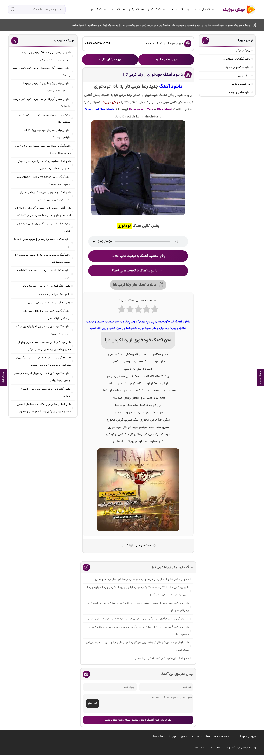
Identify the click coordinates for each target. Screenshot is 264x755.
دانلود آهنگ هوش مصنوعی (237, 67)
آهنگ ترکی (136, 9)
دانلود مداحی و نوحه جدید (237, 92)
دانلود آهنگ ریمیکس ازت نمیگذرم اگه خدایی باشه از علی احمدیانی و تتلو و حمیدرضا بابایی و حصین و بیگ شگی (42, 211)
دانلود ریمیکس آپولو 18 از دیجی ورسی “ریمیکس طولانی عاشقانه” (41, 103)
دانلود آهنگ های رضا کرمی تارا (134, 284)
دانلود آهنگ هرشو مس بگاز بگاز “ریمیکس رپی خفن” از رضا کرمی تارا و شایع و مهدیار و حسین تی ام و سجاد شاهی (137, 646)
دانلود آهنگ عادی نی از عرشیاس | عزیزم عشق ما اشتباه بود (41, 243)
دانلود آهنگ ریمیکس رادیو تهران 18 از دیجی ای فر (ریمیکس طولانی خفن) (45, 314)
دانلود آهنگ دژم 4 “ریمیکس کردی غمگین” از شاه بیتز (162, 658)
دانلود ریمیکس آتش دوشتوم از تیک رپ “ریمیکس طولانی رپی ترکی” (41, 71)
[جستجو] (13, 9)
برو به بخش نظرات (110, 59)
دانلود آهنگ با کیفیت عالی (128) (135, 270)
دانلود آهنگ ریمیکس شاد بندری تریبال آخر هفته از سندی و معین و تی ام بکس (42, 377)
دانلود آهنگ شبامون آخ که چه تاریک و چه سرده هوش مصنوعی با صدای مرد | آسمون (44, 165)
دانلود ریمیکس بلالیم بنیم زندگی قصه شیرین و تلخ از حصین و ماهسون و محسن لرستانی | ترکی (44, 346)
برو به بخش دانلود (166, 59)
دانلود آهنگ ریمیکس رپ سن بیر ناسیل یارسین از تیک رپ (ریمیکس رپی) (43, 330)
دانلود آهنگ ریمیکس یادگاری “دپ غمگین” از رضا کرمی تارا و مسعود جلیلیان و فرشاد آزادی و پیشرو (138, 618)
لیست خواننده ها (224, 736)
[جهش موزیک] (236, 9)
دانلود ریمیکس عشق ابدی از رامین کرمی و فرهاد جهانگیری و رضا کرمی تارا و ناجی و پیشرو (142, 579)
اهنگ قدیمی (244, 75)
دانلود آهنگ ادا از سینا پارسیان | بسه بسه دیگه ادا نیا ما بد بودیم (41, 274)
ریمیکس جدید (179, 9)
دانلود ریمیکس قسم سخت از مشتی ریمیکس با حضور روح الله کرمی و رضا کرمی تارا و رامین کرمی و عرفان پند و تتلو (138, 607)
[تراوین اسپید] (138, 533)
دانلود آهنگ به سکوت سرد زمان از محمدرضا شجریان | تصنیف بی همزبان (42, 258)
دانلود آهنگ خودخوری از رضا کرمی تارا (153, 75)
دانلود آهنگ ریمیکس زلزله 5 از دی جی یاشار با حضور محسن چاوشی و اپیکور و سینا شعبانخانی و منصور (44, 408)
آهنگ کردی (99, 9)
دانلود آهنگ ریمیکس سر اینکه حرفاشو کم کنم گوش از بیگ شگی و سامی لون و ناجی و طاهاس (43, 361)
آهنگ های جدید (204, 9)
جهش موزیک (174, 43)
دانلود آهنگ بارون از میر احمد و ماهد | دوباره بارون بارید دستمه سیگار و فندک (43, 149)
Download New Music (100, 109)
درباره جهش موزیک (180, 736)
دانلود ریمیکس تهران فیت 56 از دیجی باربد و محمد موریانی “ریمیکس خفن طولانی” (45, 56)
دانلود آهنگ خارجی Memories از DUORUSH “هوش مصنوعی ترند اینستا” (43, 180)
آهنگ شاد (118, 9)
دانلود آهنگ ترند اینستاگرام (236, 58)
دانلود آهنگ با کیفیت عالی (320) (135, 256)
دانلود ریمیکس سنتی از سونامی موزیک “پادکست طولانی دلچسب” (45, 134)
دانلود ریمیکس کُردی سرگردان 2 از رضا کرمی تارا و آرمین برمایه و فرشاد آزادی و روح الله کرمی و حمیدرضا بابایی (139, 631)
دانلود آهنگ (171, 86)
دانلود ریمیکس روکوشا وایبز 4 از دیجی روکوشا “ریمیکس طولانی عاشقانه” (46, 87)
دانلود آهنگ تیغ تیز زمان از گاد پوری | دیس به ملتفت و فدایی (43, 227)
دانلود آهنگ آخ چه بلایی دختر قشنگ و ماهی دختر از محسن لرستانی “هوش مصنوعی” (45, 196)
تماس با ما (203, 736)
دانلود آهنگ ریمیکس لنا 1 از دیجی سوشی (49, 302)
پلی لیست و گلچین (240, 83)
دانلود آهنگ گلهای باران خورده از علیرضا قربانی (46, 285)
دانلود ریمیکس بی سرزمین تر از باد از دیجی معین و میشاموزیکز (44, 118)
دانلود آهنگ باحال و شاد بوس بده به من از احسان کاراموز (45, 392)
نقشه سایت (157, 736)
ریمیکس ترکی (243, 50)
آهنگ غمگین (157, 9)
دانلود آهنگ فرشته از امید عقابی (54, 294)
